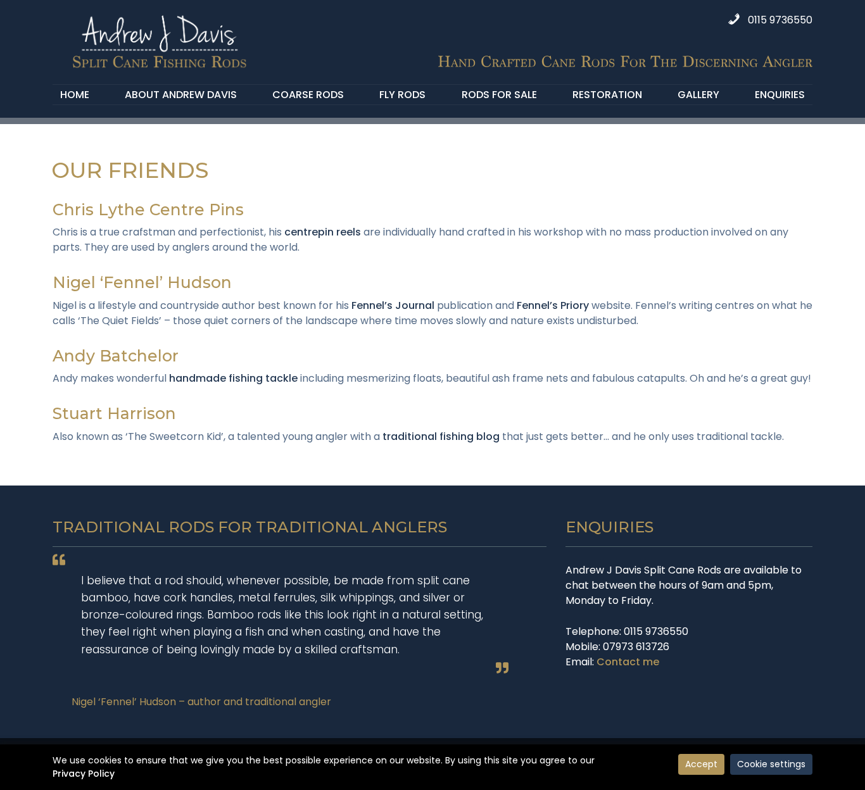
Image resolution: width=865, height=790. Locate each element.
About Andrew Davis (181, 94)
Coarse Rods (308, 94)
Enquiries (780, 94)
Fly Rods (402, 94)
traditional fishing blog (441, 436)
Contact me (628, 662)
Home (74, 94)
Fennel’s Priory (553, 305)
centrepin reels (322, 232)
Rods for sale (499, 94)
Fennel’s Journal (392, 305)
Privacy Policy (84, 773)
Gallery (698, 94)
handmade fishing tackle (233, 378)
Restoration (607, 94)
